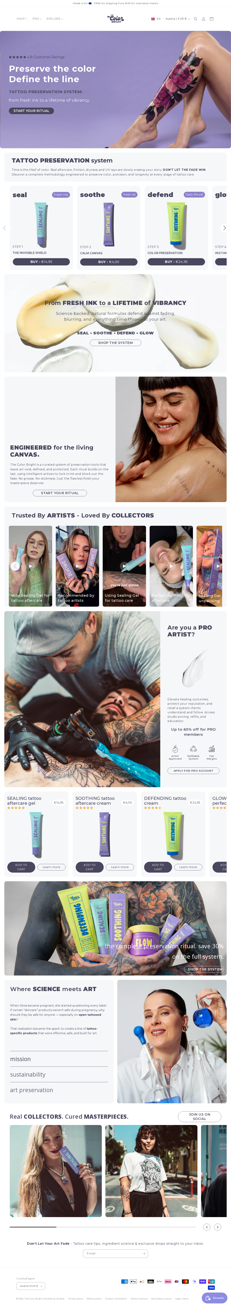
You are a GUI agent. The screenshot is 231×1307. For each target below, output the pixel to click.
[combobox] (156, 19)
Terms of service (139, 1298)
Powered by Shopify (54, 1298)
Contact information (116, 1298)
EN (159, 18)
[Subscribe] (144, 1253)
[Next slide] (224, 227)
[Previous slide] (6, 227)
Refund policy (94, 1298)
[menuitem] (22, 19)
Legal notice (181, 1298)
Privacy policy (75, 1298)
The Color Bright (33, 1298)
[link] (41, 228)
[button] (196, 19)
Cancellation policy (161, 1298)
